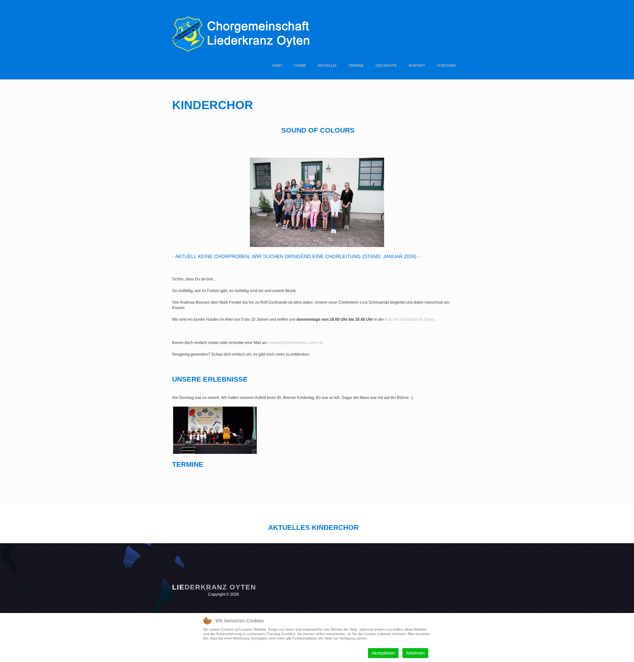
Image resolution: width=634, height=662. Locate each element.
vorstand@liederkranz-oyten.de (295, 343)
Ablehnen (415, 653)
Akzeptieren (383, 653)
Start (277, 66)
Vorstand (446, 66)
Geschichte (386, 66)
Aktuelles (327, 66)
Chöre (300, 66)
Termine (356, 66)
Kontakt (417, 66)
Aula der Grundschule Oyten (409, 319)
